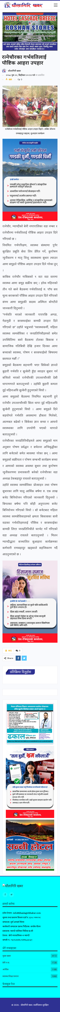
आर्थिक (5, 969)
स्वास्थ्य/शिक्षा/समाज (10, 976)
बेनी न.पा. (6, 962)
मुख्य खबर (6, 955)
